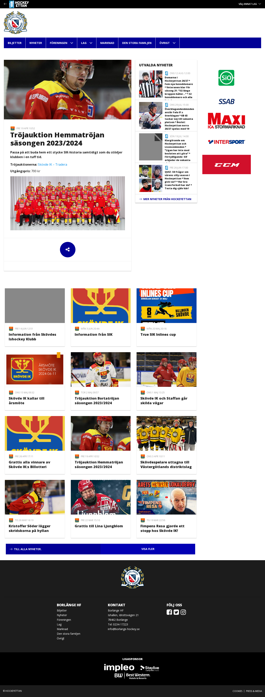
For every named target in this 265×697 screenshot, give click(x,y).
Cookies (237, 691)
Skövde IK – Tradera (52, 164)
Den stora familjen (137, 43)
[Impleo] (119, 667)
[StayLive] (150, 667)
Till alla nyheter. (28, 549)
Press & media (254, 691)
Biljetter (15, 43)
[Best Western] (132, 675)
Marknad (107, 43)
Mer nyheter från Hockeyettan (167, 199)
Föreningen (58, 43)
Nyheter (35, 43)
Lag (84, 43)
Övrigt (164, 43)
